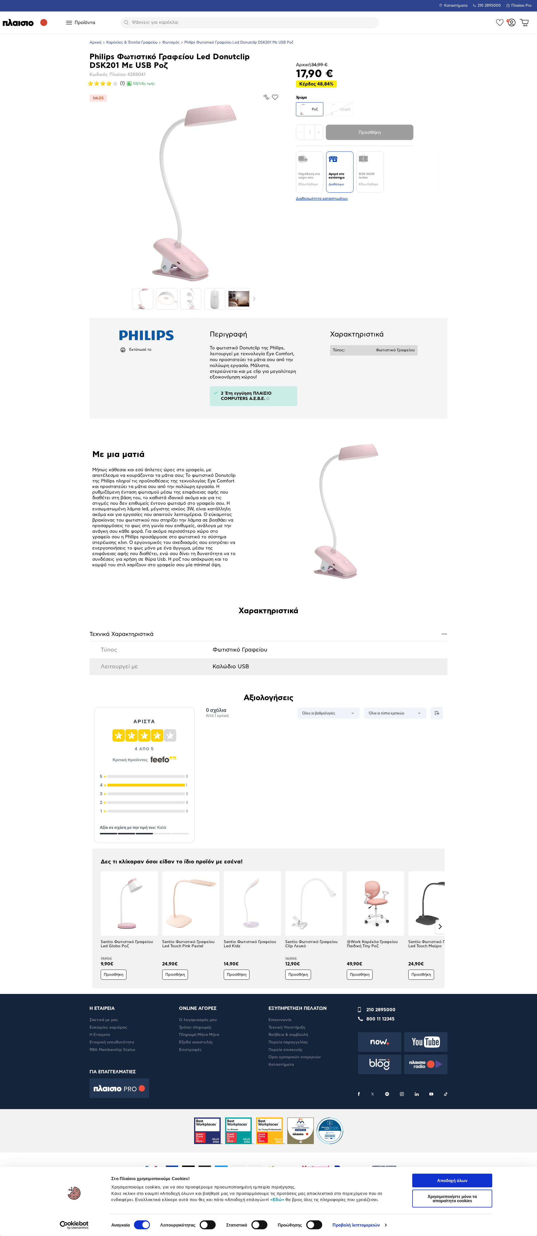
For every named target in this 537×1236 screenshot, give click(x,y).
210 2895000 (380, 1010)
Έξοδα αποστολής (196, 1042)
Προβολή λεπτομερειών (356, 1225)
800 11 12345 (380, 1019)
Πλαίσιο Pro (521, 6)
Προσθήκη (370, 132)
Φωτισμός (171, 42)
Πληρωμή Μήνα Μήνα (199, 1035)
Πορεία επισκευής (285, 1050)
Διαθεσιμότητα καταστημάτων (322, 199)
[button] (97, 927)
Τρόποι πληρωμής (195, 1027)
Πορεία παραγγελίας (288, 1042)
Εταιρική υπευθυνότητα (112, 1042)
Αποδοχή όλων (452, 1180)
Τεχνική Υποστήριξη (286, 1027)
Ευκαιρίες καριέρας (108, 1027)
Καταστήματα (455, 6)
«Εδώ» (277, 1199)
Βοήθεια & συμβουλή (288, 1035)
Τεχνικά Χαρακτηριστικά (268, 634)
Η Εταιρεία (100, 1035)
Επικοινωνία (279, 1020)
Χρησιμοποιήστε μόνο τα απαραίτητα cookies (452, 1198)
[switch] (208, 1224)
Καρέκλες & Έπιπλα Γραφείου (131, 42)
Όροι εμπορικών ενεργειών (294, 1057)
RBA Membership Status (112, 1050)
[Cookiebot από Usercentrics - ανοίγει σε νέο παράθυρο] (74, 1225)
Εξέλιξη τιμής (144, 83)
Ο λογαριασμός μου (198, 1020)
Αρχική (96, 42)
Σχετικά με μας (104, 1020)
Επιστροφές (190, 1050)
